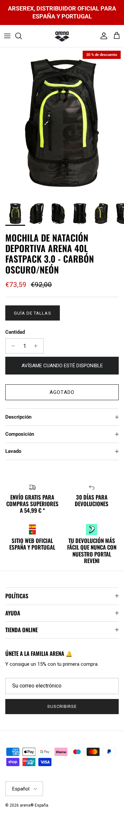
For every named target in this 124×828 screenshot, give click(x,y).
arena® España (34, 805)
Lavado (13, 451)
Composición (19, 434)
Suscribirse (62, 706)
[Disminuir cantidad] (11, 346)
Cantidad (15, 332)
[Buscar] (22, 36)
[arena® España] (62, 36)
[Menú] (7, 36)
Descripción (18, 417)
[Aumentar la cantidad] (37, 346)
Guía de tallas (32, 313)
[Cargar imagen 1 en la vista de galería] (62, 122)
